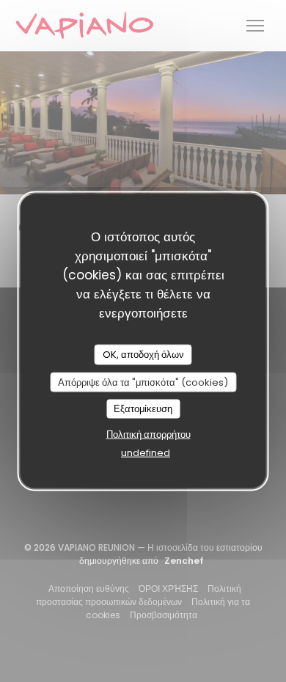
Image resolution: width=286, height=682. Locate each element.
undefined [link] (145, 452)
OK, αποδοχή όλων (143, 355)
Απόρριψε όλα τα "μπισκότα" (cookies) (143, 382)
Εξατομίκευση (143, 409)
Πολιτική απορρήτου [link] (148, 434)
